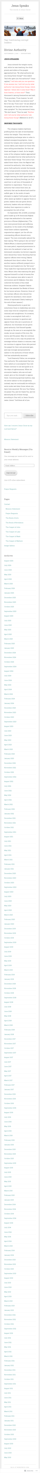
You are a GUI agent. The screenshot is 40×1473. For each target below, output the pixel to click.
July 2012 (7, 1338)
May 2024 (7, 685)
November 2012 (10, 1319)
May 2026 (7, 574)
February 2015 (9, 1195)
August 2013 (8, 1278)
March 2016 (8, 1135)
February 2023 (9, 754)
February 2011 (9, 1416)
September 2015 (10, 1163)
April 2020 (8, 910)
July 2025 (7, 620)
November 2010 (10, 1430)
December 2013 (10, 1260)
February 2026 (9, 588)
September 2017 (10, 1053)
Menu (21, 18)
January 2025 (9, 648)
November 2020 (10, 878)
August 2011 (8, 1388)
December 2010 (10, 1425)
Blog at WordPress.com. (20, 1467)
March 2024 (8, 694)
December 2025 (10, 597)
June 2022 (8, 791)
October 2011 (9, 1379)
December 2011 (9, 1370)
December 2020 (10, 873)
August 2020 (8, 892)
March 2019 (8, 970)
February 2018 (9, 1030)
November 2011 (10, 1375)
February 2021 (9, 864)
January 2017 (9, 1089)
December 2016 (10, 1094)
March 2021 (8, 860)
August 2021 (8, 837)
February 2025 (9, 643)
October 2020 (9, 883)
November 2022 (10, 768)
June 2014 (7, 1232)
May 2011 (7, 1402)
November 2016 (10, 1099)
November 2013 (10, 1264)
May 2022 (7, 795)
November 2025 (10, 602)
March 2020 (8, 915)
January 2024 (9, 703)
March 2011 (8, 1411)
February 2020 (9, 919)
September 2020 (10, 887)
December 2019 (10, 929)
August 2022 (8, 781)
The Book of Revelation (14, 523)
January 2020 (9, 924)
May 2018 (7, 1016)
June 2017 (7, 1066)
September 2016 (10, 1108)
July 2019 (7, 952)
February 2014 (9, 1250)
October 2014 (9, 1214)
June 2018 (8, 1011)
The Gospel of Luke (13, 532)
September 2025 (10, 611)
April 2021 (7, 855)
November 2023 (10, 712)
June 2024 (8, 680)
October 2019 (9, 938)
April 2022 (8, 800)
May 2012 (7, 1347)
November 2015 (10, 1154)
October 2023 (9, 717)
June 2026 (8, 570)
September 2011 (10, 1384)
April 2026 (8, 579)
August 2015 (8, 1168)
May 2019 (7, 961)
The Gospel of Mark (13, 536)
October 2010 (9, 1434)
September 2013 (10, 1273)
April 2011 (7, 1407)
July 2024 (7, 676)
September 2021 (10, 832)
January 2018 (9, 1034)
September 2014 (10, 1218)
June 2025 (8, 625)
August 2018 (8, 1002)
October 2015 (9, 1158)
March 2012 (8, 1356)
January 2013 (9, 1310)
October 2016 (9, 1103)
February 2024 (9, 699)
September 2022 (10, 777)
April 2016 (8, 1131)
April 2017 (7, 1076)
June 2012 (7, 1342)
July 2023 (7, 731)
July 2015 (7, 1172)
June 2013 (7, 1287)
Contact (7, 504)
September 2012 (10, 1329)
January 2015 (9, 1200)
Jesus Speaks (20, 5)
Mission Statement (11, 439)
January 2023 (9, 758)
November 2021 (10, 823)
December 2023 (10, 708)
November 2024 (10, 657)
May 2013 (7, 1292)
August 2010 (8, 1444)
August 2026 (8, 561)
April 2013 (7, 1296)
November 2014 (10, 1209)
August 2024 (8, 671)
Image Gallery (9, 546)
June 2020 (8, 901)
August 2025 (8, 616)
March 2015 (8, 1191)
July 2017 (7, 1062)
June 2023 (8, 735)
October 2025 (9, 607)
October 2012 (9, 1324)
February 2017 (9, 1085)
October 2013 (9, 1269)
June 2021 (7, 846)
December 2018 (10, 984)
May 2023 (7, 740)
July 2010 (7, 1448)
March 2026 (8, 584)
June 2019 (8, 956)
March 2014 (8, 1246)
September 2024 (10, 666)
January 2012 (9, 1365)
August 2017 (8, 1057)
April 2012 (7, 1352)
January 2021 (9, 869)
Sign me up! (10, 473)
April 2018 (8, 1020)
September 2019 (10, 942)
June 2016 (8, 1122)
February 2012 (9, 1361)
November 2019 (10, 933)
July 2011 (7, 1393)
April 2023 (8, 745)
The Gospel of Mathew (14, 541)
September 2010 (10, 1439)
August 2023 (8, 726)
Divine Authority (15, 50)
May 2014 (7, 1237)
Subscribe (29, 415)
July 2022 (7, 786)
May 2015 (7, 1181)
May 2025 (7, 630)
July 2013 (7, 1283)
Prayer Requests (10, 489)
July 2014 (7, 1227)
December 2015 (10, 1149)
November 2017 (10, 1043)
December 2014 (10, 1204)
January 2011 (9, 1421)
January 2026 (9, 593)
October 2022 (9, 772)
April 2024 (8, 689)
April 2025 (8, 634)
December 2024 (10, 653)
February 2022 (9, 809)
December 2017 (10, 1039)
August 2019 (8, 947)
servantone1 (26, 53)
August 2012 (8, 1333)
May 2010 (7, 1457)
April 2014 (7, 1241)
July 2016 (7, 1117)
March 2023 (8, 749)
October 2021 (9, 827)
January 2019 (9, 979)
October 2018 (9, 993)
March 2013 (8, 1301)
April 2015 (7, 1186)
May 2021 (7, 850)
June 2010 (8, 1453)
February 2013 (9, 1306)
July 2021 (7, 841)
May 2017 (7, 1071)
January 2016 (9, 1145)
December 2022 (10, 763)
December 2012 (10, 1315)
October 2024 (9, 662)
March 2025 (8, 639)
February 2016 (9, 1140)
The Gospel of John (13, 527)
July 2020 (7, 896)
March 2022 (8, 804)
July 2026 (7, 565)
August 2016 (8, 1112)
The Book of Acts (12, 518)
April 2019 (8, 965)
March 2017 (8, 1080)
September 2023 (10, 722)
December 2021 (10, 818)
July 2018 (7, 1007)
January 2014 (9, 1255)
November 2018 (10, 988)
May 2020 (7, 906)
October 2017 (9, 1048)
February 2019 (9, 975)
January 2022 (9, 814)
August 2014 (8, 1223)
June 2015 (7, 1177)
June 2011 (7, 1398)
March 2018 (8, 1025)
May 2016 (7, 1126)
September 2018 (10, 998)
